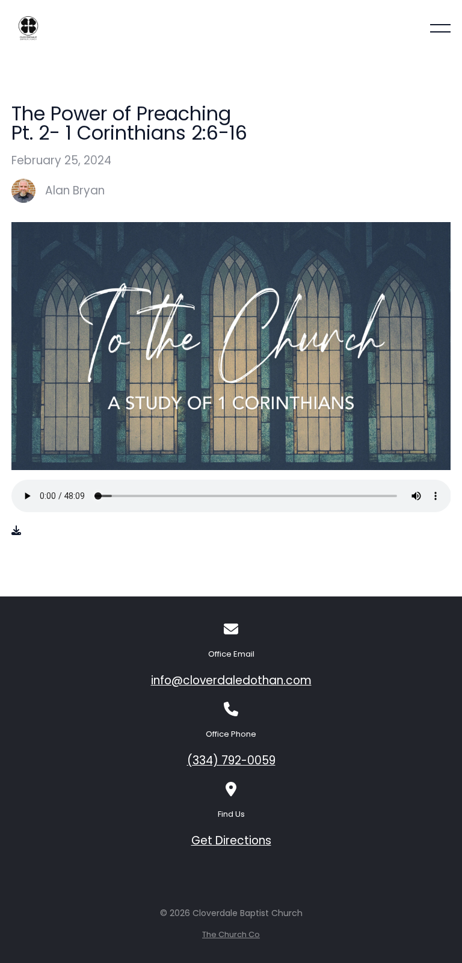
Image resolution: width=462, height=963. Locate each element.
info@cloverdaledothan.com (231, 680)
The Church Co (231, 934)
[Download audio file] (16, 531)
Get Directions (231, 840)
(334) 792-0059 (231, 760)
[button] (440, 28)
